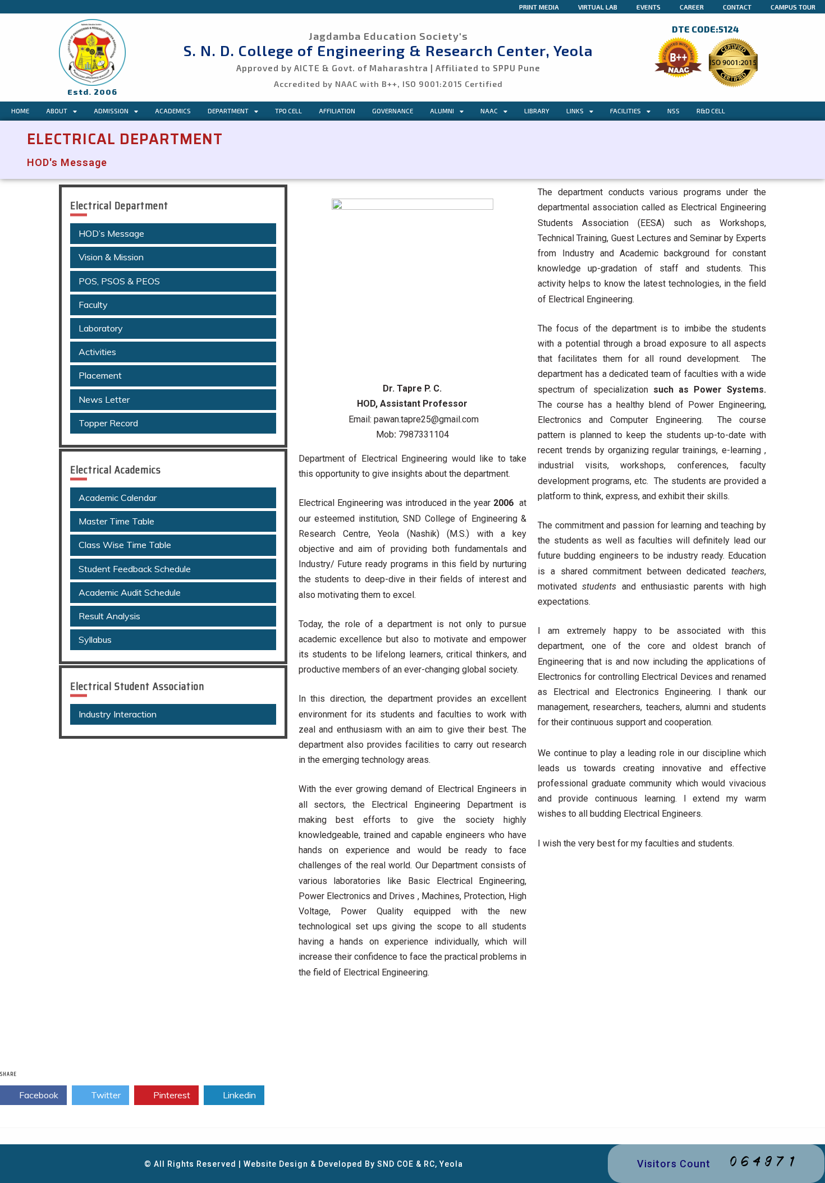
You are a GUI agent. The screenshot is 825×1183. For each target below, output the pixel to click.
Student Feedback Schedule (135, 568)
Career (692, 7)
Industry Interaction (118, 714)
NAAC (489, 110)
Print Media (539, 7)
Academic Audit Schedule (130, 592)
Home (20, 110)
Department (228, 110)
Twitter (105, 1095)
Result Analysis (109, 616)
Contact (737, 7)
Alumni (442, 110)
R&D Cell (710, 110)
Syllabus (95, 639)
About (56, 110)
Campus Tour (793, 7)
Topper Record (108, 423)
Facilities (625, 110)
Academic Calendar (118, 497)
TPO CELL (288, 110)
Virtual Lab (597, 7)
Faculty (93, 304)
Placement (100, 375)
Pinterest (170, 1095)
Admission (111, 110)
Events (648, 7)
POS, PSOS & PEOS (119, 281)
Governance (392, 110)
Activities (97, 351)
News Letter (104, 399)
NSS (673, 110)
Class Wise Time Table (125, 544)
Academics (173, 110)
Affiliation (337, 110)
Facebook (37, 1095)
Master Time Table (116, 521)
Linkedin (238, 1095)
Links (575, 110)
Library (536, 110)
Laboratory (101, 328)
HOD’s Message (111, 233)
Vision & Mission (111, 257)
